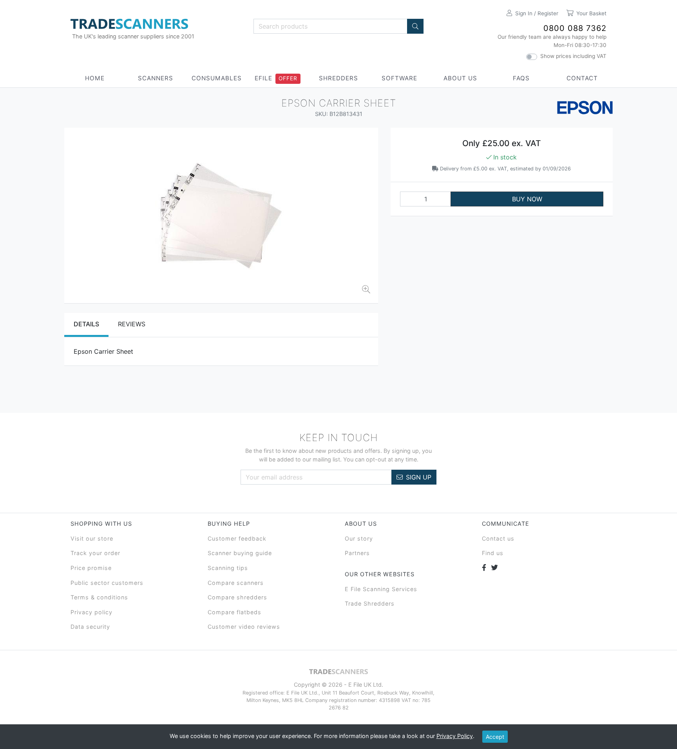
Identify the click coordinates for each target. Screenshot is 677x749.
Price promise (91, 567)
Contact (582, 78)
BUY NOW (527, 199)
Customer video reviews (244, 626)
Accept (495, 736)
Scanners (155, 78)
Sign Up (418, 477)
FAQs (521, 78)
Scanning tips (228, 567)
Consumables (217, 78)
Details (86, 324)
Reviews (131, 324)
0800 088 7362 (574, 28)
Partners (357, 553)
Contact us (498, 538)
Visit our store (92, 538)
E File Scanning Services (381, 589)
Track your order (95, 553)
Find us (492, 553)
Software (399, 78)
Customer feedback (237, 538)
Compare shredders (237, 597)
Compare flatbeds (234, 612)
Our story (359, 538)
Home (95, 78)
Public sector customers (107, 582)
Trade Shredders (370, 603)
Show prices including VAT (573, 56)
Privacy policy (91, 612)
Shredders (338, 78)
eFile (263, 78)
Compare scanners (236, 582)
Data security (90, 626)
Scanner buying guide (240, 553)
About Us (460, 78)
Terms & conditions (99, 597)
